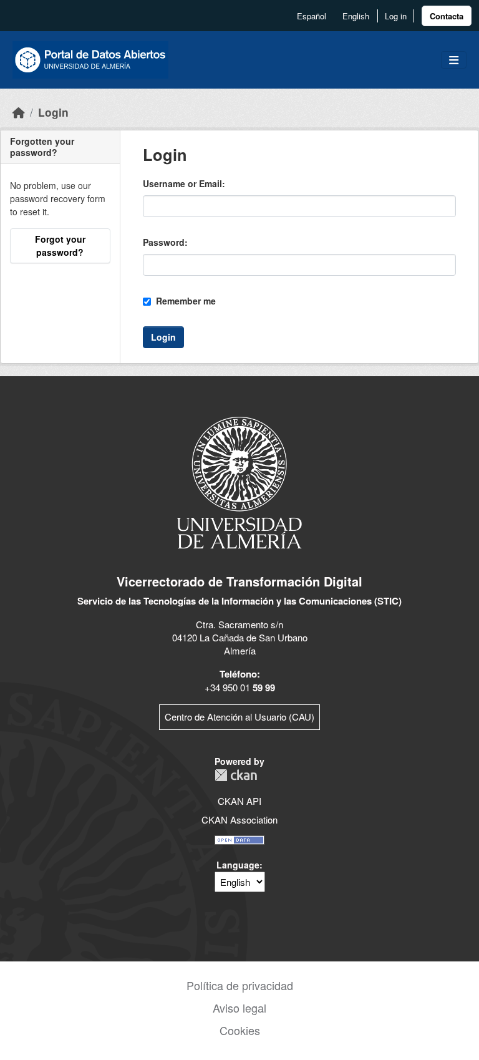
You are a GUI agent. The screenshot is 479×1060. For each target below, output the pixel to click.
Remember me (184, 300)
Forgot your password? (60, 245)
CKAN (236, 775)
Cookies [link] (240, 1030)
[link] (447, 16)
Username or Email (182, 183)
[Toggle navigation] (454, 60)
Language (237, 864)
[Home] (18, 112)
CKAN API (239, 800)
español (311, 16)
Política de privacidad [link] (239, 985)
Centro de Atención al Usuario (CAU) (239, 716)
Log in (396, 16)
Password (164, 242)
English (355, 16)
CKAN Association (239, 819)
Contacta (446, 16)
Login (53, 112)
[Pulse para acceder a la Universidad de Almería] (239, 481)
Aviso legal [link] (239, 1007)
